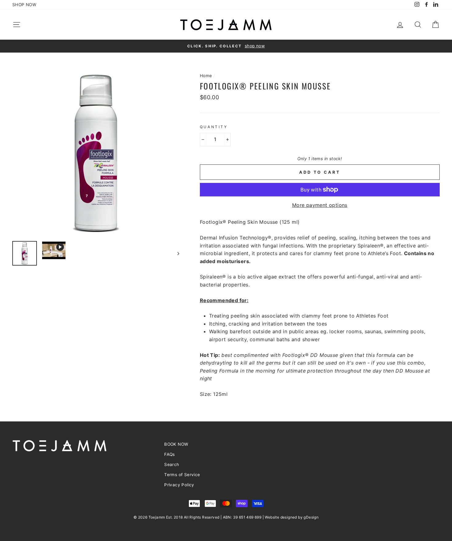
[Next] (175, 253)
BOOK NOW (176, 444)
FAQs (169, 454)
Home (206, 75)
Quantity (214, 126)
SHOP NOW (24, 4)
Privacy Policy (179, 484)
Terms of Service (182, 474)
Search (171, 464)
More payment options (319, 205)
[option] (226, 46)
